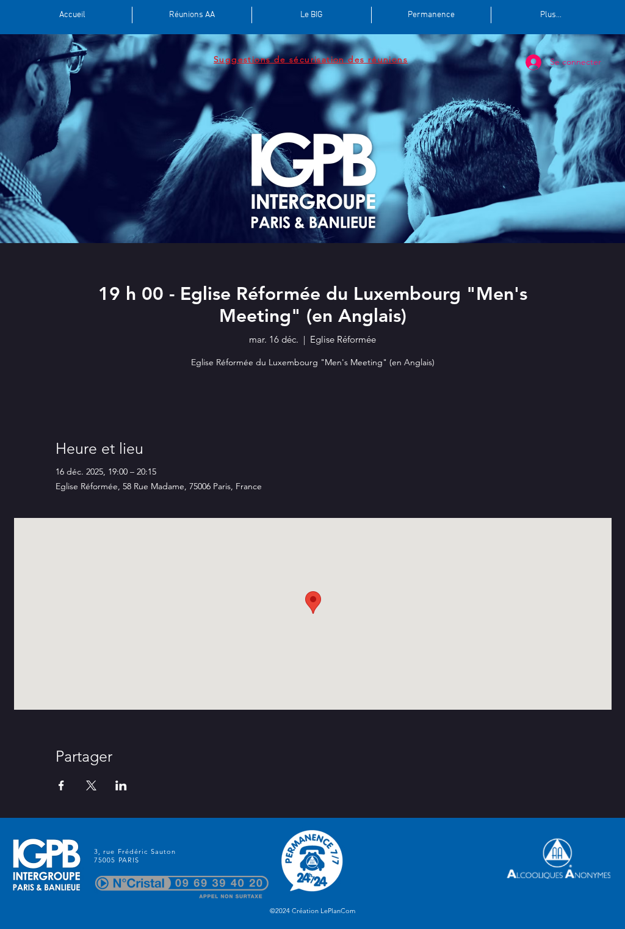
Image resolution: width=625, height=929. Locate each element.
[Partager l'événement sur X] (91, 785)
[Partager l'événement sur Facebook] (61, 785)
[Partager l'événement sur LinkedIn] (121, 785)
